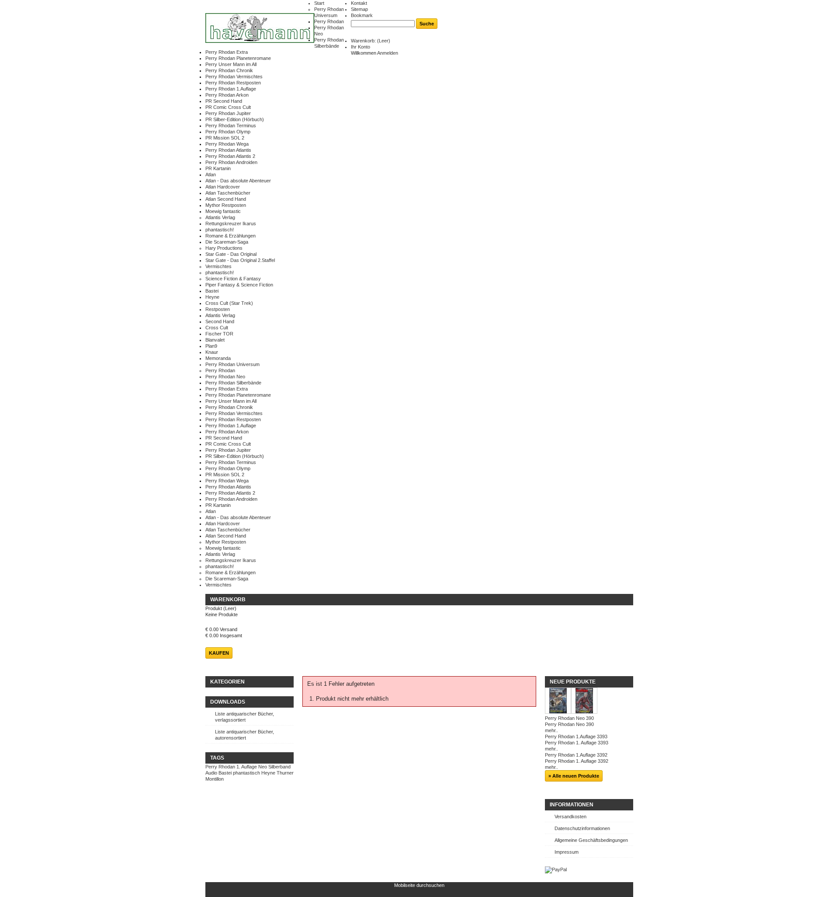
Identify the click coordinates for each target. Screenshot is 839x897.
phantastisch (246, 772)
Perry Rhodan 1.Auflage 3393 (576, 736)
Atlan (210, 174)
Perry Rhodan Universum (232, 364)
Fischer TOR (219, 333)
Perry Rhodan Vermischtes (234, 76)
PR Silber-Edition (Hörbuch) (234, 119)
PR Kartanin (218, 168)
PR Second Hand (223, 101)
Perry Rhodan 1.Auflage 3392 (576, 754)
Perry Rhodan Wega (227, 144)
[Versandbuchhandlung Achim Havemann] (259, 28)
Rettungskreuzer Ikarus (230, 223)
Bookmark (362, 15)
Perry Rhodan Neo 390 (569, 718)
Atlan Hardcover (222, 186)
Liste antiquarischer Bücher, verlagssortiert (244, 716)
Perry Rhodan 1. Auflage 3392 (576, 761)
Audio (211, 772)
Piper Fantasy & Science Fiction (239, 284)
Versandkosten (570, 816)
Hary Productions (224, 248)
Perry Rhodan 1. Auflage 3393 (576, 742)
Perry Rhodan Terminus (230, 125)
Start (319, 3)
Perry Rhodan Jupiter (228, 113)
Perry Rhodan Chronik (229, 70)
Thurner (285, 772)
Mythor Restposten (225, 205)
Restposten (217, 309)
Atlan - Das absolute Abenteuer (238, 180)
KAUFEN (219, 653)
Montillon (214, 779)
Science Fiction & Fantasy (233, 278)
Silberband (279, 766)
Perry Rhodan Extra (226, 52)
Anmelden (387, 53)
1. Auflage (246, 766)
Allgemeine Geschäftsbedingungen (591, 840)
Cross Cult (216, 327)
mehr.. (551, 730)
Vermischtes (218, 266)
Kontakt (359, 3)
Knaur (211, 352)
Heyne (212, 297)
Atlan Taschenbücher (227, 192)
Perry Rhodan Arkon (227, 95)
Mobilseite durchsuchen (419, 885)
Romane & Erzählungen (230, 235)
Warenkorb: (370, 40)
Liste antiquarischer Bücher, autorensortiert (244, 734)
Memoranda (218, 358)
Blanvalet (215, 339)
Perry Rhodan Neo (225, 376)
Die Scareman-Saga (226, 241)
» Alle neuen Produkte (573, 775)
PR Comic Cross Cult (228, 107)
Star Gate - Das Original (231, 254)
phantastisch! (219, 229)
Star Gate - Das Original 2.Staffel (240, 260)
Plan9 (211, 346)
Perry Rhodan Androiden (231, 162)
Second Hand (219, 321)
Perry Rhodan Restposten (233, 82)
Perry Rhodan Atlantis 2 (230, 156)
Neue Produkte (573, 682)
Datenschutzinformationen (582, 828)
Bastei (211, 290)
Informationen (571, 805)
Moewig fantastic (223, 211)
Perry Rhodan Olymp (227, 131)
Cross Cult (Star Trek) (229, 303)
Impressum (567, 852)
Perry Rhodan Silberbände (233, 382)
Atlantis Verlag (220, 217)
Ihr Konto (360, 46)
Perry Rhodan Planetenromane (238, 58)
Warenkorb (228, 600)
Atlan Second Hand (225, 199)
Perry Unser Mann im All (231, 64)
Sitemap (359, 9)
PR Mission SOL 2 (224, 137)
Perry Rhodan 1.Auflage (230, 88)
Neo (262, 766)
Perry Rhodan (329, 21)
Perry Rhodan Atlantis (228, 150)
